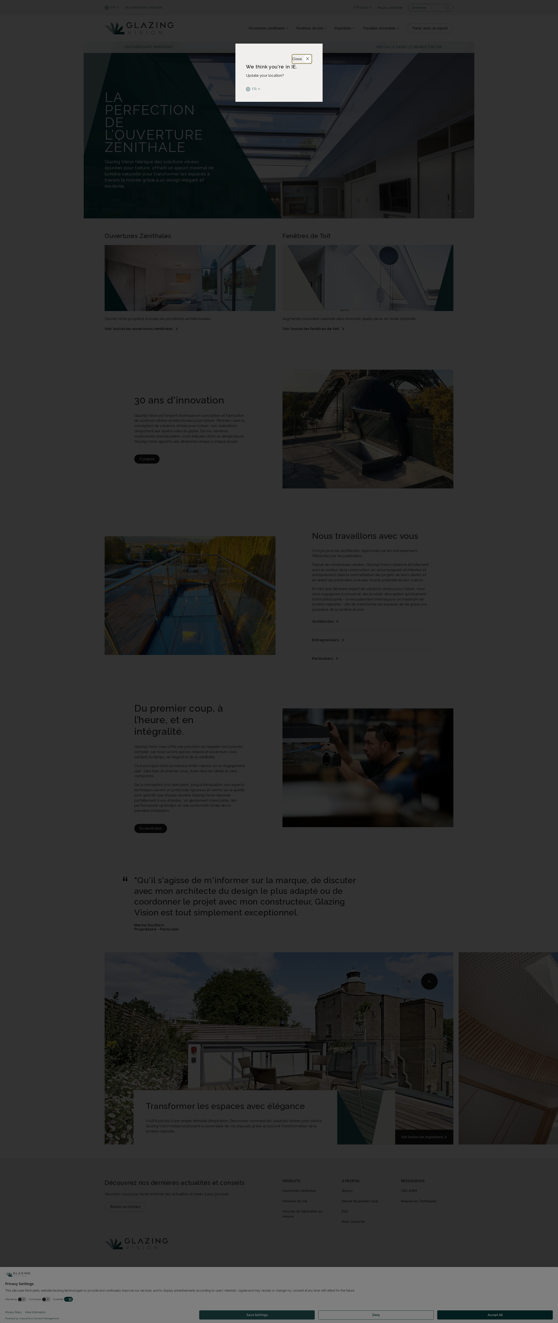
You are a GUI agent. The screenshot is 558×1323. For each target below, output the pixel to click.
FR (254, 89)
